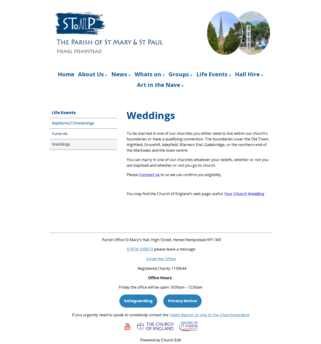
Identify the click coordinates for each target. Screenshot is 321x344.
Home (66, 74)
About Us (91, 74)
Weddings (61, 144)
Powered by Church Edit (160, 340)
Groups (179, 74)
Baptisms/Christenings (73, 123)
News (119, 74)
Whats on (148, 74)
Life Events (211, 74)
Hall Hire (247, 74)
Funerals (60, 133)
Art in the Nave (158, 85)
